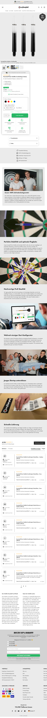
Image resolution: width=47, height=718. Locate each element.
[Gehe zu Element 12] (22, 67)
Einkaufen (6, 10)
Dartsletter (25, 695)
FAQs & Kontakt (26, 688)
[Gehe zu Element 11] (17, 67)
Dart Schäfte (11, 10)
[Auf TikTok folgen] (22, 711)
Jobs (23, 673)
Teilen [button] (35, 462)
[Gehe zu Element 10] (13, 67)
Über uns (24, 671)
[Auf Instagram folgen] (15, 711)
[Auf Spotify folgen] (25, 711)
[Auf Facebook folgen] (12, 711)
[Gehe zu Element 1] (4, 67)
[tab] (36, 449)
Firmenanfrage (26, 690)
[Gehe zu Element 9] (8, 67)
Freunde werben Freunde (28, 697)
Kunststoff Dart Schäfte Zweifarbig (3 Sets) (28, 10)
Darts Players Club (26, 692)
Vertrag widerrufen (26, 699)
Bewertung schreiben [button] (39, 443)
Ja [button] (30, 462)
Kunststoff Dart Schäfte (17, 10)
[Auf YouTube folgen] (18, 711)
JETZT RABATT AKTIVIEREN (23, 655)
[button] (15, 75)
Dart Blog (25, 677)
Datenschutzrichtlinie (18, 660)
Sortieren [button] (4, 448)
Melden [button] (33, 462)
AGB (45, 692)
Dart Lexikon (25, 680)
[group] (8, 442)
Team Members (26, 675)
